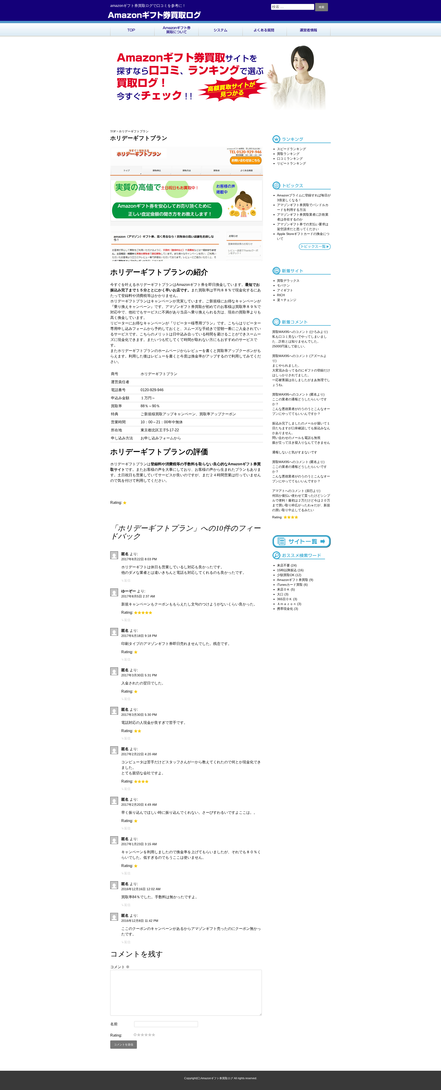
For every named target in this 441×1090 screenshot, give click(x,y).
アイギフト (285, 290)
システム (220, 29)
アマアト (278, 491)
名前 (114, 1024)
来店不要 (283, 565)
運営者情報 (309, 29)
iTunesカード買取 (290, 584)
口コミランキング (290, 158)
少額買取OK (285, 575)
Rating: (116, 1035)
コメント (120, 967)
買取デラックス (288, 280)
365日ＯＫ (284, 599)
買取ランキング (288, 154)
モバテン (283, 285)
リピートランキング (291, 163)
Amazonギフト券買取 (292, 580)
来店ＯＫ (283, 589)
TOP (132, 29)
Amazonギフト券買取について (176, 29)
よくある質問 (265, 29)
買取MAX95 (280, 332)
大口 (280, 594)
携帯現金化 (285, 609)
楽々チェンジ (286, 300)
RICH (281, 295)
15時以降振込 (287, 570)
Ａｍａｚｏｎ (286, 604)
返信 (127, 580)
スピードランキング (291, 149)
